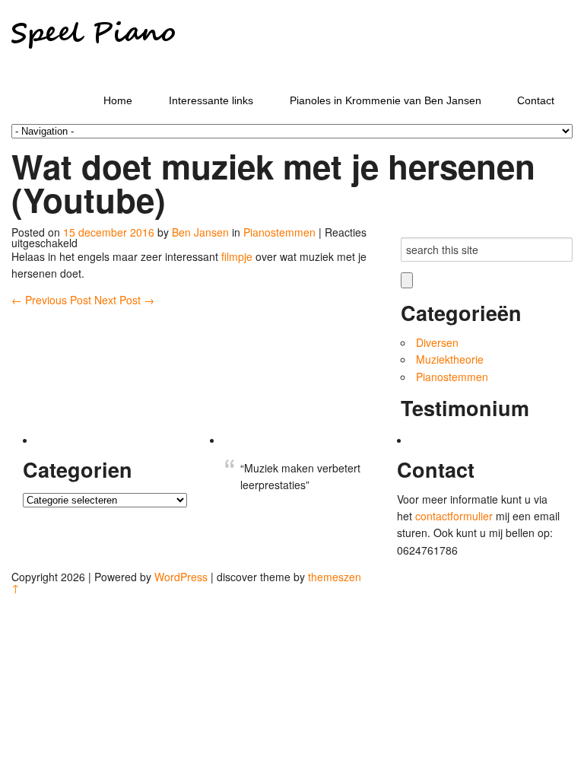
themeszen (334, 576)
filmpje (238, 256)
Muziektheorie (450, 359)
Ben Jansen (200, 232)
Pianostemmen (279, 232)
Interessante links (211, 100)
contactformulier (455, 515)
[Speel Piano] (93, 71)
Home (117, 100)
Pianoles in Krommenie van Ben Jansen (385, 100)
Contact (535, 100)
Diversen (437, 342)
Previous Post (52, 299)
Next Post (124, 299)
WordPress (181, 576)
